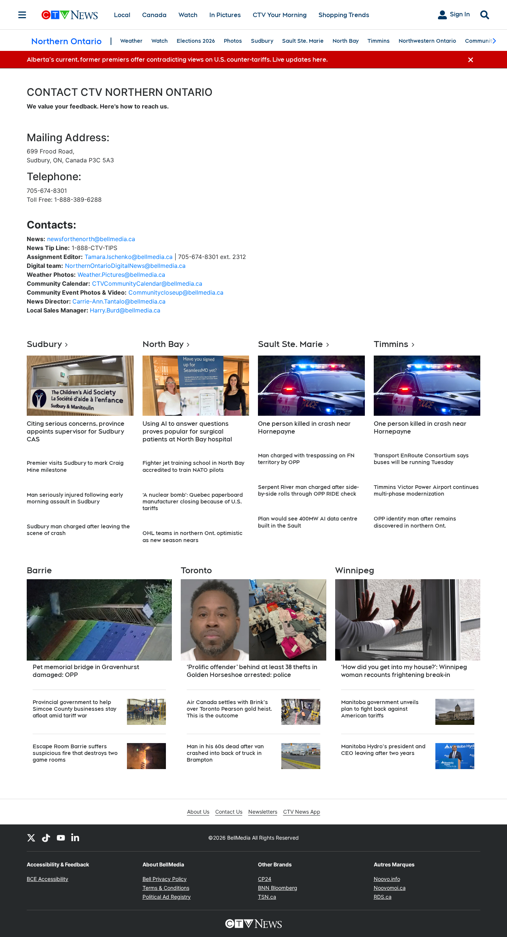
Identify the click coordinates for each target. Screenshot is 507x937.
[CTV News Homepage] (70, 14)
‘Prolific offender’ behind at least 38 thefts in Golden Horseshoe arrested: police (252, 671)
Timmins (378, 41)
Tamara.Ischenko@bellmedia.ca (129, 256)
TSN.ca (267, 897)
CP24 (264, 879)
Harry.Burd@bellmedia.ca (125, 310)
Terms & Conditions (166, 888)
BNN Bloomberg (277, 888)
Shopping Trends (343, 15)
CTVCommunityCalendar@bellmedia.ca (147, 283)
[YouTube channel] (60, 837)
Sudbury (262, 41)
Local (122, 15)
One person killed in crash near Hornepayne (304, 427)
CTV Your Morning (280, 15)
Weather (131, 41)
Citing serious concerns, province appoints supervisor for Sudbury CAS (75, 431)
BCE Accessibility (47, 879)
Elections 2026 (196, 41)
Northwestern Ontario (427, 41)
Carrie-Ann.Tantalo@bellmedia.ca (119, 301)
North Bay (346, 41)
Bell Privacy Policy (165, 879)
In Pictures (225, 15)
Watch (188, 15)
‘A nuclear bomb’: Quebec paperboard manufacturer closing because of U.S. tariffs (193, 501)
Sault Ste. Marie (303, 41)
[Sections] (22, 14)
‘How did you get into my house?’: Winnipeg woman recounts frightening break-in (404, 671)
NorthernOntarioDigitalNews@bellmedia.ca (125, 265)
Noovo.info (387, 879)
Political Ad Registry (167, 897)
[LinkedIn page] (75, 837)
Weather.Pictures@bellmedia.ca (121, 274)
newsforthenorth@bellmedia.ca (91, 239)
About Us (198, 811)
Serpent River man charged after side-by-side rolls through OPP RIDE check (308, 490)
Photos (233, 41)
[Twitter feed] (31, 837)
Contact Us (228, 811)
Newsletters (262, 811)
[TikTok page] (46, 837)
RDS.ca (383, 897)
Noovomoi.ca (390, 888)
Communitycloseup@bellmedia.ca (175, 292)
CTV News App (301, 811)
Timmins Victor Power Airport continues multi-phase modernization (426, 490)
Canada (154, 15)
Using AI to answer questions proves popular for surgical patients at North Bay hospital (187, 431)
